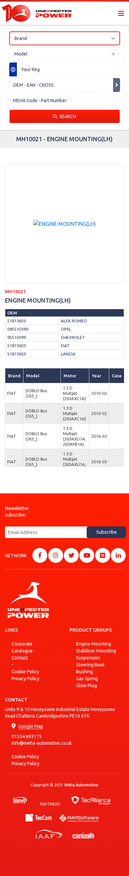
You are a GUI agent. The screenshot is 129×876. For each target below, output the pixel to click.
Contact (20, 657)
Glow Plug (86, 685)
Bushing (84, 671)
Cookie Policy (25, 671)
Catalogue (22, 650)
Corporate (22, 644)
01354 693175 (27, 736)
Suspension (88, 657)
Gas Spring (87, 678)
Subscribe (106, 532)
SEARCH (67, 116)
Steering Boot (90, 664)
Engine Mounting (93, 644)
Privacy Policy (25, 678)
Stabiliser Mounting (96, 650)
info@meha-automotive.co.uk (42, 743)
